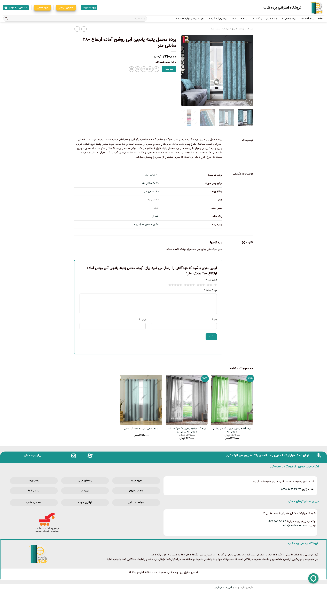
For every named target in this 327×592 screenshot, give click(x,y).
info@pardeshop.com (295, 525)
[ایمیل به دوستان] (144, 69)
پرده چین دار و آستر (266, 18)
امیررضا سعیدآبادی (223, 587)
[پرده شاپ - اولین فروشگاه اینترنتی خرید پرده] (315, 7)
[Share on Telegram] (131, 69)
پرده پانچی (290, 18)
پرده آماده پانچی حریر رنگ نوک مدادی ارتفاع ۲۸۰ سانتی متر (186, 430)
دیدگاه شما (210, 291)
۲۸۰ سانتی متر (151, 191)
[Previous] (247, 70)
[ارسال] (6, 19)
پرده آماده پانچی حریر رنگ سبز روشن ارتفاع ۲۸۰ (232, 430)
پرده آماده (308, 18)
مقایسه (169, 69)
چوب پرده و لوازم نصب (191, 18)
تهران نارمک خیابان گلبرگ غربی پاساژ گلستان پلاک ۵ (279, 455)
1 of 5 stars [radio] (216, 285)
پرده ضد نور (240, 18)
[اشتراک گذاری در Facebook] (156, 69)
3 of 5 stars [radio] (201, 285)
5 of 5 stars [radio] (175, 285)
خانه (320, 18)
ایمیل (142, 320)
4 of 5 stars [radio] (190, 285)
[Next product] (84, 28)
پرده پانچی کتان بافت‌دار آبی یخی (141, 429)
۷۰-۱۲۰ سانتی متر (150, 183)
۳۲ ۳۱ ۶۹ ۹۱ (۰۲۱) (291, 489)
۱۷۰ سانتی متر (152, 175)
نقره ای (155, 216)
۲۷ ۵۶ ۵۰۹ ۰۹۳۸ (277, 521)
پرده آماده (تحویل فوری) (242, 28)
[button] (16, 8)
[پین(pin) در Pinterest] (138, 69)
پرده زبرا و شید (219, 18)
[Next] (185, 70)
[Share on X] (150, 69)
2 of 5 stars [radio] (210, 285)
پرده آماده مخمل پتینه (219, 28)
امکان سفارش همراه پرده (146, 224)
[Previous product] (77, 28)
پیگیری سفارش (32, 455)
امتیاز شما (211, 280)
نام (214, 320)
